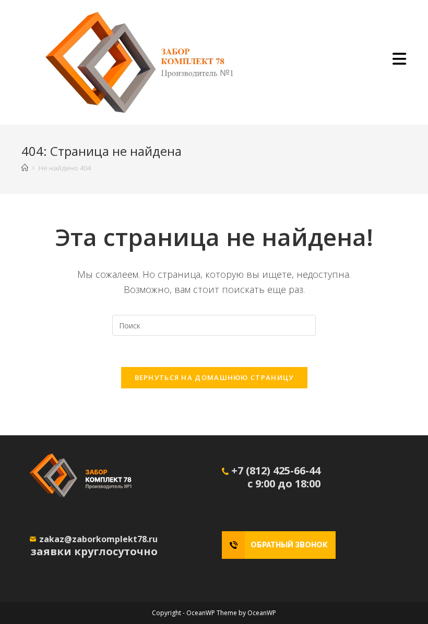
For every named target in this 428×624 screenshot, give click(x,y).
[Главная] (24, 168)
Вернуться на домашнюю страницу (214, 377)
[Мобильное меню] (400, 62)
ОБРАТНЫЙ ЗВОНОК (289, 545)
